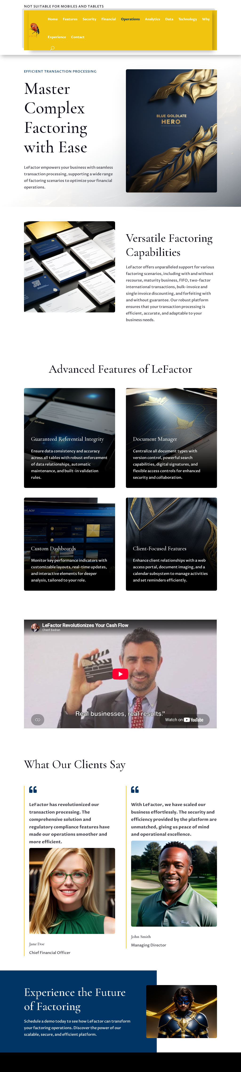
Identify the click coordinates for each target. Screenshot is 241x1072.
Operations (130, 19)
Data (169, 19)
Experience (57, 37)
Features (70, 19)
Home (53, 19)
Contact (77, 37)
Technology (187, 19)
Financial (108, 19)
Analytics (152, 19)
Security (89, 19)
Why (206, 19)
